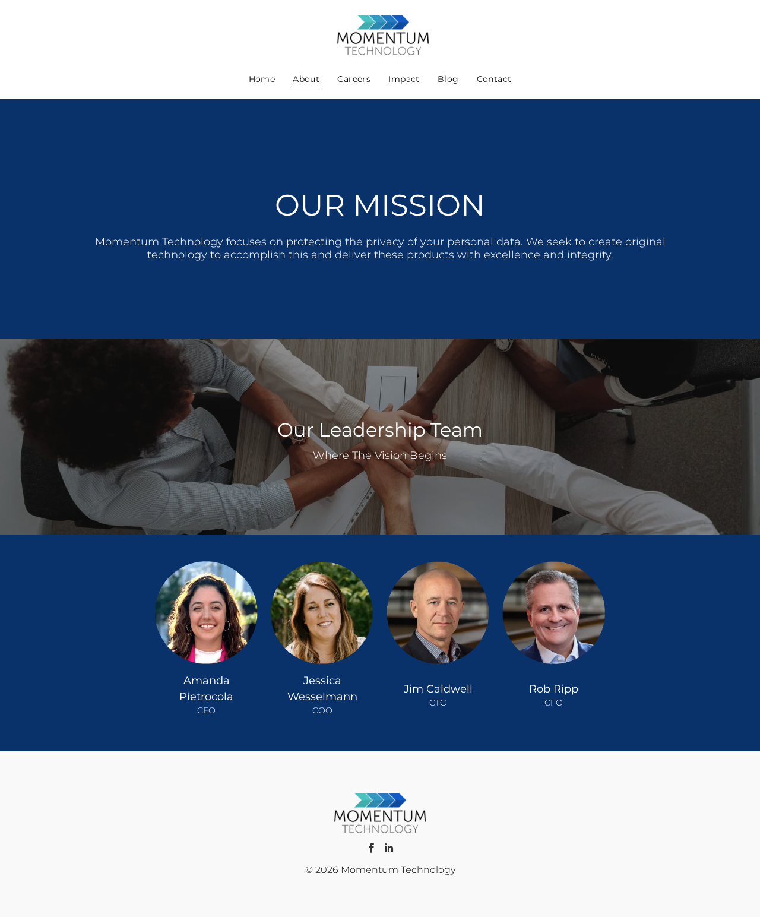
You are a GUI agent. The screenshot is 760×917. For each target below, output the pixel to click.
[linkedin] (388, 849)
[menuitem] (262, 79)
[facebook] (371, 849)
